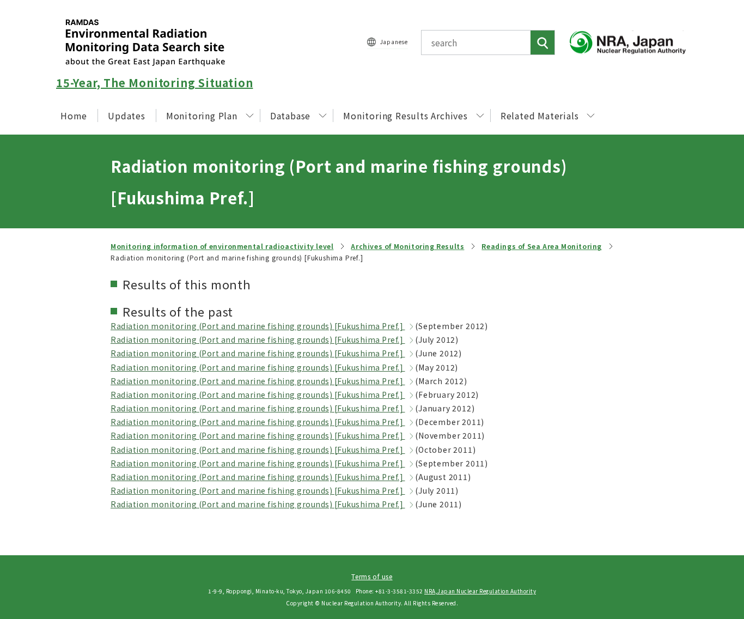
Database (290, 115)
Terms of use (371, 576)
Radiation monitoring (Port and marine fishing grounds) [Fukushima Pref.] (258, 325)
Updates (126, 115)
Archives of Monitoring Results (407, 246)
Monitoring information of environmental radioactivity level (222, 246)
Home (73, 115)
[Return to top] (708, 512)
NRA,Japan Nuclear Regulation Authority (480, 591)
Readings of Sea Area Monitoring (541, 246)
